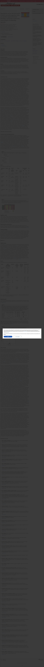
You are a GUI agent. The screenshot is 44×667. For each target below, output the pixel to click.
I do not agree (17, 336)
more (8, 332)
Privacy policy (25, 331)
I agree (8, 336)
